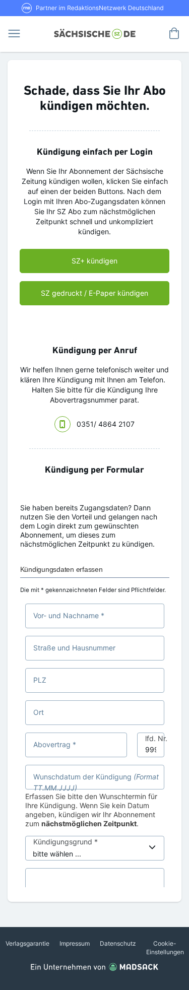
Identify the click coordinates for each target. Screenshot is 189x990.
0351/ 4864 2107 (106, 424)
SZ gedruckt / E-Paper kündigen (94, 293)
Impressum (74, 943)
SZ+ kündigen (94, 260)
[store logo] (94, 32)
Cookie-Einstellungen (165, 948)
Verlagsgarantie (27, 943)
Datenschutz (118, 943)
